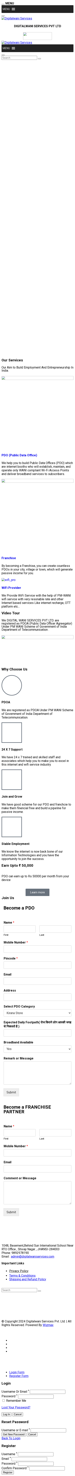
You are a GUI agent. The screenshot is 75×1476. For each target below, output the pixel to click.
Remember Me (15, 1400)
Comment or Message (20, 1178)
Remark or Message (18, 1058)
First (6, 934)
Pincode (11, 958)
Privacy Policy (18, 1271)
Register (7, 1472)
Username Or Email (14, 1391)
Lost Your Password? (16, 1407)
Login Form (16, 1372)
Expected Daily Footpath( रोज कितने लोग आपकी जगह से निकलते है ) (37, 1024)
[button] (6, 9)
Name (9, 922)
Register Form (18, 1376)
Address (10, 990)
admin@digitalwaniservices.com (32, 1256)
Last (41, 934)
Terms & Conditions (22, 1275)
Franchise (9, 558)
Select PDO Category (19, 1006)
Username (8, 1454)
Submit (11, 1092)
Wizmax (48, 1325)
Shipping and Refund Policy (27, 1279)
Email (7, 974)
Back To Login (11, 1438)
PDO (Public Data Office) (19, 455)
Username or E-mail (15, 1430)
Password (8, 1396)
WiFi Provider (11, 588)
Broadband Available (18, 1042)
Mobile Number (16, 942)
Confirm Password (14, 1468)
